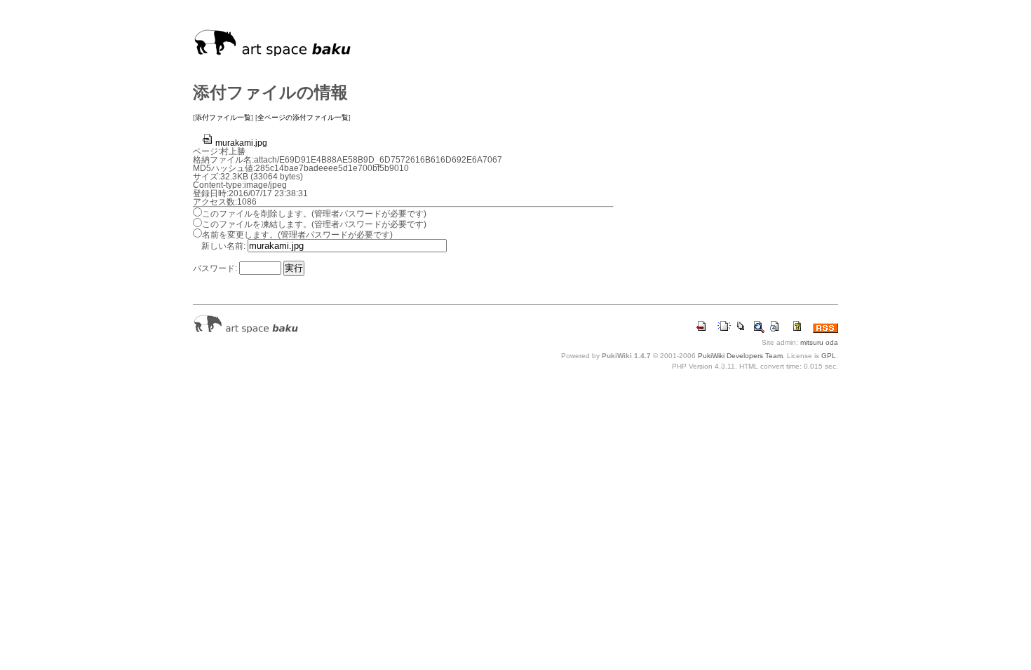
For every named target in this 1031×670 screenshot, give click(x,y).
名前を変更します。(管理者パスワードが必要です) (297, 235)
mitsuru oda (819, 342)
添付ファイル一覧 (223, 117)
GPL (828, 356)
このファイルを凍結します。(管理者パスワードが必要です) (314, 224)
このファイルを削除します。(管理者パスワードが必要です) (314, 214)
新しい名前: (223, 246)
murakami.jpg (241, 143)
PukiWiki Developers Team (740, 356)
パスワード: (215, 268)
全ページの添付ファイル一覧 (303, 117)
